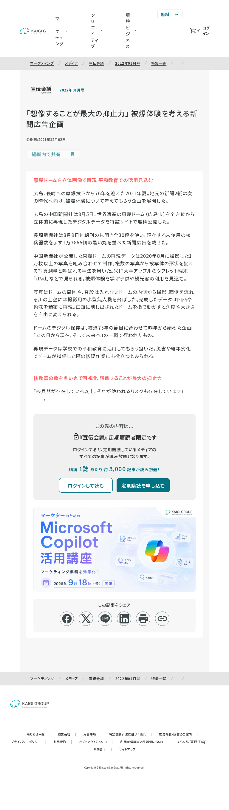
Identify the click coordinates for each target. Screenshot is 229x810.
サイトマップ (127, 749)
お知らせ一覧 (38, 734)
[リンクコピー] (162, 618)
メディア (71, 63)
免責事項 (92, 734)
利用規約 (63, 741)
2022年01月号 (127, 63)
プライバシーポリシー (29, 741)
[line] (105, 618)
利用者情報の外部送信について (145, 741)
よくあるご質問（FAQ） (195, 741)
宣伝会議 (96, 63)
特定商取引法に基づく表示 (130, 734)
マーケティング (42, 63)
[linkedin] (124, 618)
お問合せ (102, 749)
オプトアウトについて (96, 741)
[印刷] (143, 618)
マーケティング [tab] (59, 30)
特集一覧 (158, 63)
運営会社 (67, 734)
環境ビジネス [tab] (128, 30)
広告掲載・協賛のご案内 (178, 734)
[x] (86, 618)
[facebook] (67, 618)
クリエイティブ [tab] (94, 30)
